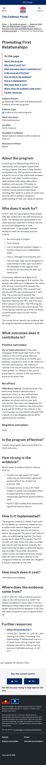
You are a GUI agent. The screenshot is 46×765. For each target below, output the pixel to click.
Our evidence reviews (18, 24)
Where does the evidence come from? (23, 89)
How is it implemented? (15, 81)
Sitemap (5, 737)
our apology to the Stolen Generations (27, 730)
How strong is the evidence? (18, 77)
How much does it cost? (15, 85)
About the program (13, 61)
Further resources (13, 92)
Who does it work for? (15, 65)
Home (4, 24)
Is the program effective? (16, 73)
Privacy (26, 737)
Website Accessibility (10, 741)
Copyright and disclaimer (33, 741)
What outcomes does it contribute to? (22, 69)
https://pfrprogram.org (19, 629)
